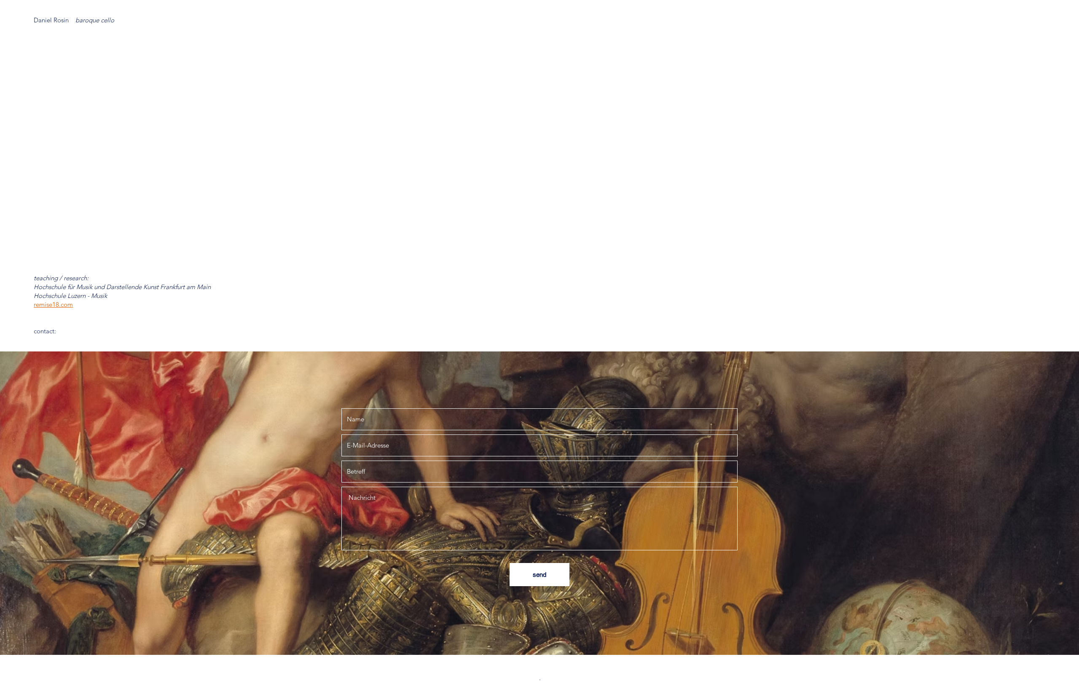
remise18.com (53, 304)
